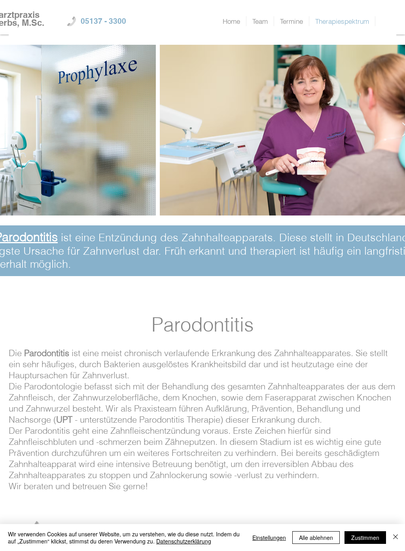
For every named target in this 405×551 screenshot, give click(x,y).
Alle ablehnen (316, 537)
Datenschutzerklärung (183, 541)
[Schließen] (395, 537)
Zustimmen (365, 537)
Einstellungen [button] (269, 537)
